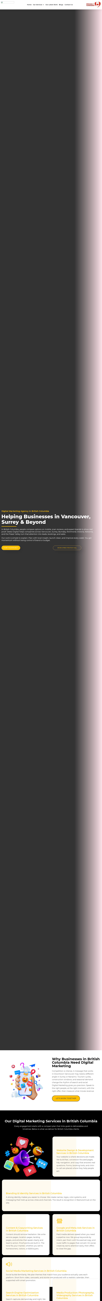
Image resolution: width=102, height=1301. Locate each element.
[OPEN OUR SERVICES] (43, 5)
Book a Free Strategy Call (67, 548)
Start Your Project (11, 548)
